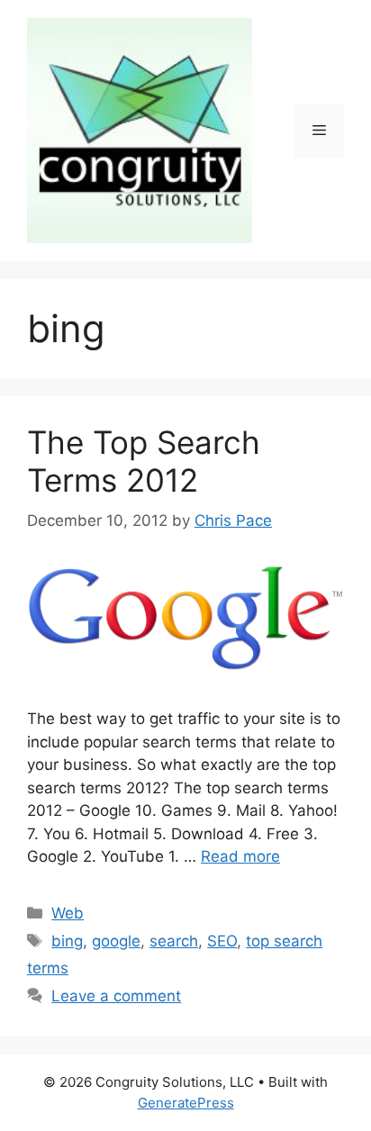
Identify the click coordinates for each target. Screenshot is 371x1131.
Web (67, 913)
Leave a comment (116, 996)
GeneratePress (186, 1102)
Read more (240, 856)
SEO (222, 941)
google (116, 941)
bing (67, 941)
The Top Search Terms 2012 (143, 461)
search (173, 941)
